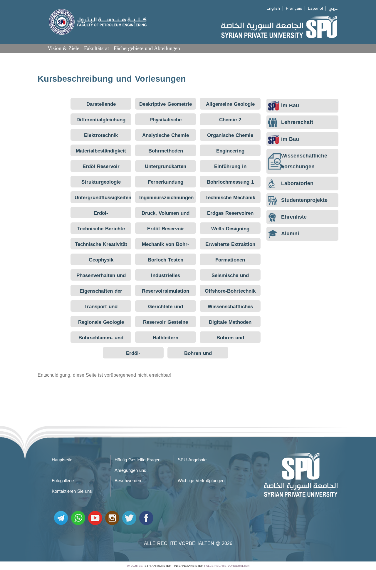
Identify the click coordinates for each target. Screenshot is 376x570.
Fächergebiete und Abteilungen (147, 48)
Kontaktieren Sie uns (72, 491)
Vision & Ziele (63, 48)
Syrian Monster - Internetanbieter (174, 566)
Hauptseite (62, 460)
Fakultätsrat (96, 48)
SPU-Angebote (192, 460)
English (273, 8)
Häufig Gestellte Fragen (137, 460)
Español (315, 8)
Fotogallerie (63, 481)
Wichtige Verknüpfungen (201, 481)
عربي (333, 8)
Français (294, 8)
